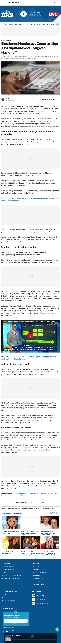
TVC (9, 2)
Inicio (2, 38)
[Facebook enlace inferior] (10, 631)
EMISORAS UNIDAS (16, 2)
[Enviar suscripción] (26, 621)
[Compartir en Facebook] (31, 502)
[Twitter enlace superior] (51, 2)
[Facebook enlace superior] (54, 2)
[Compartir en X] (39, 502)
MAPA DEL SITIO (9, 569)
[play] (32, 636)
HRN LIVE (36, 587)
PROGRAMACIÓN (38, 584)
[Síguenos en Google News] (43, 502)
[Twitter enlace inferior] (3, 631)
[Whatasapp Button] (57, 629)
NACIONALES (19, 24)
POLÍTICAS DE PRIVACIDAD (12, 578)
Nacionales (7, 38)
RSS (5, 572)
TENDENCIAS (45, 24)
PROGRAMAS (9, 24)
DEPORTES (36, 581)
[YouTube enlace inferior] (7, 631)
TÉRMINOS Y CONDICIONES (12, 575)
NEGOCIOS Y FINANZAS (31, 24)
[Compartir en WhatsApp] (35, 502)
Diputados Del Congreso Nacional (24, 508)
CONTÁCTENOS (9, 567)
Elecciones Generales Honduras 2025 (43, 508)
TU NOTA (4, 2)
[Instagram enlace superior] (57, 2)
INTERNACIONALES (39, 578)
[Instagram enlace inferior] (13, 631)
